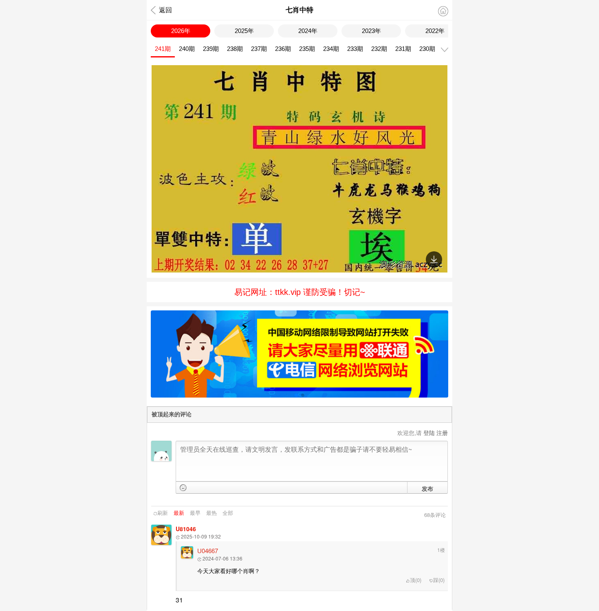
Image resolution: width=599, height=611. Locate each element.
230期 (427, 48)
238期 (235, 48)
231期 (403, 48)
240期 (187, 48)
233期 (355, 48)
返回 (165, 10)
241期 (163, 48)
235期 (307, 48)
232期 (379, 48)
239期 (211, 48)
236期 (283, 48)
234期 (331, 48)
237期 (259, 48)
